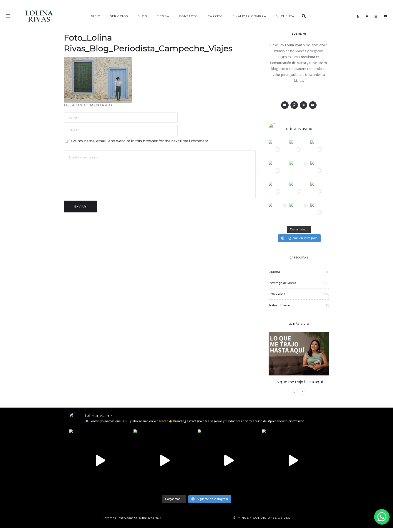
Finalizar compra (249, 16)
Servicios (119, 16)
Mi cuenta (285, 16)
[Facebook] (358, 16)
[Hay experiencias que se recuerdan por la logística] (319, 212)
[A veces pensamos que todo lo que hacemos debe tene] (299, 170)
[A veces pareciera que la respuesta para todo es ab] (278, 212)
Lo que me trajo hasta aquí (299, 382)
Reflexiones (277, 294)
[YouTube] (385, 16)
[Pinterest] (367, 16)
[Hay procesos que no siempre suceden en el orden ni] (278, 149)
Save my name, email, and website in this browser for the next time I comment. (138, 140)
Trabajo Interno (279, 305)
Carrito (215, 16)
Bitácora (274, 272)
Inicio (95, 16)
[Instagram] (376, 16)
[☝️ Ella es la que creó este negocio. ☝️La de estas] (299, 212)
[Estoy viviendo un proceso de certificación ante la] (278, 170)
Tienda (163, 16)
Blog (142, 16)
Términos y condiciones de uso (261, 517)
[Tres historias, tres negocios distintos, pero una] (299, 149)
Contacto (188, 16)
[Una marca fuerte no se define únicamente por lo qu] (278, 191)
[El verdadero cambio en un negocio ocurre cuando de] (319, 149)
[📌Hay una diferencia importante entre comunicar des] (299, 191)
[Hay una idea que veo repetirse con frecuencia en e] (319, 191)
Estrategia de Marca (282, 283)
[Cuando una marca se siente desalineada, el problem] (319, 170)
